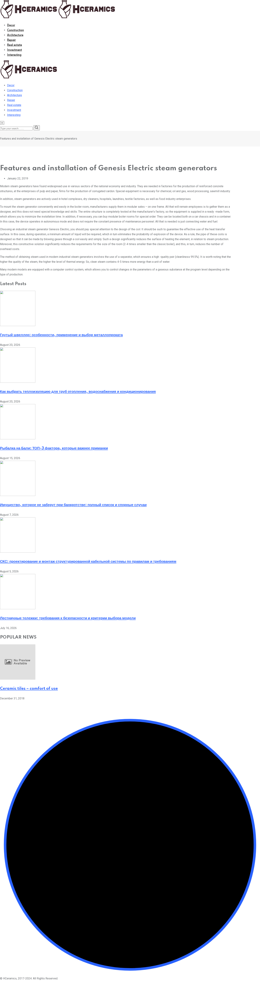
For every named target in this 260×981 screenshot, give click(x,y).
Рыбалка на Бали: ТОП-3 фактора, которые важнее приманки (54, 448)
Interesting (14, 55)
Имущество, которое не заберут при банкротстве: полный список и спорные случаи (73, 505)
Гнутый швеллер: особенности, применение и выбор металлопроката (61, 335)
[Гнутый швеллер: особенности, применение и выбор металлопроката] (17, 325)
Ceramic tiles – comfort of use (29, 689)
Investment (14, 50)
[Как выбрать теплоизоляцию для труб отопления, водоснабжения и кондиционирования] (17, 381)
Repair (11, 40)
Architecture (15, 35)
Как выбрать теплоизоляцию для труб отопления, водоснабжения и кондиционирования (78, 392)
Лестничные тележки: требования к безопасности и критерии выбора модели (68, 618)
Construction (15, 30)
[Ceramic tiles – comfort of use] (17, 678)
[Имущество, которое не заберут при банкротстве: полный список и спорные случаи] (17, 495)
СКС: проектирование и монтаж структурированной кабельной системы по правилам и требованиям (88, 562)
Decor (11, 25)
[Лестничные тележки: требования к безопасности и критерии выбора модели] (17, 608)
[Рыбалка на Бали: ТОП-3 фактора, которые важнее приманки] (17, 438)
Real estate (14, 45)
